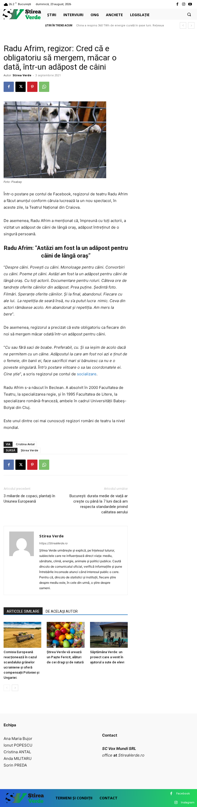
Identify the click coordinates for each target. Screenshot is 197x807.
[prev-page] (7, 688)
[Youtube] (190, 4)
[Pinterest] (32, 87)
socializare (86, 373)
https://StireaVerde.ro (53, 543)
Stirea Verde (22, 75)
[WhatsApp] (44, 87)
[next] (191, 25)
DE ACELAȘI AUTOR (62, 611)
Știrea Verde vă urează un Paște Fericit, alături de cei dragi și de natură (65, 657)
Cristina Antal (25, 444)
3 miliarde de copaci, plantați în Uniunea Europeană (29, 499)
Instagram (187, 802)
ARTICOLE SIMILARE (23, 611)
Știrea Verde (29, 450)
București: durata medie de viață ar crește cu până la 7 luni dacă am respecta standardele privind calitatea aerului (99, 504)
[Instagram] (184, 4)
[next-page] (15, 688)
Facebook (183, 793)
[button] (189, 14)
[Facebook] (177, 4)
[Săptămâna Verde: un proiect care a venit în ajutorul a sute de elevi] (109, 635)
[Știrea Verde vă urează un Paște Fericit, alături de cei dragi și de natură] (65, 635)
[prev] (183, 25)
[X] (20, 87)
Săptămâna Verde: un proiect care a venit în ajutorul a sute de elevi (107, 657)
